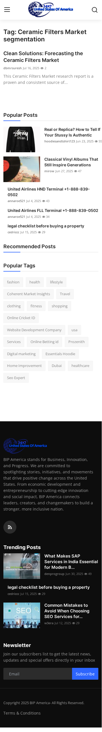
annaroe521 (16, 201)
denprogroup (54, 574)
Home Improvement (24, 365)
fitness (36, 305)
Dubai (57, 365)
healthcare (80, 365)
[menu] (7, 10)
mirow (49, 171)
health (34, 282)
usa (74, 329)
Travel (65, 293)
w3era (48, 623)
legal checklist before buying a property (46, 225)
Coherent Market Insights (28, 293)
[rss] (9, 527)
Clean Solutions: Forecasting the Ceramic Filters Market (43, 56)
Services (14, 341)
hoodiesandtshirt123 (59, 141)
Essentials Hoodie (60, 353)
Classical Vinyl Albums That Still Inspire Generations (71, 162)
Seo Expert (16, 377)
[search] (95, 10)
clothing (14, 305)
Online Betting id (44, 341)
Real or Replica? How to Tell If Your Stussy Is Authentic (72, 132)
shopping (60, 305)
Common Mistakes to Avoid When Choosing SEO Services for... (66, 611)
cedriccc (13, 232)
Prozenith (76, 341)
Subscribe (85, 674)
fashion (13, 282)
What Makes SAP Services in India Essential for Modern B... (71, 561)
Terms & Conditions (22, 713)
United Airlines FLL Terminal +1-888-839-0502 (53, 210)
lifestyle (56, 282)
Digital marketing (21, 353)
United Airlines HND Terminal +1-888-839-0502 (49, 192)
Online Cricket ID (21, 317)
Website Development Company (34, 329)
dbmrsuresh (12, 68)
